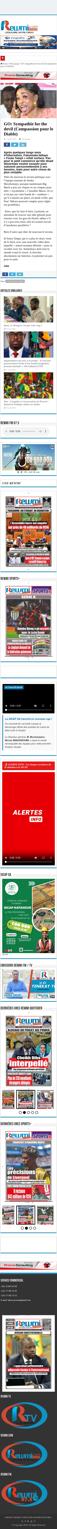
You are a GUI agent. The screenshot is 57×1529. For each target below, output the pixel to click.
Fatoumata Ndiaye (15, 281)
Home (5, 63)
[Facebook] (25, 1521)
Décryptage (14, 63)
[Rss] (22, 1521)
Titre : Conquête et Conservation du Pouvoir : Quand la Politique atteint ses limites (26, 403)
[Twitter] (28, 1521)
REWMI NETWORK (42, 1517)
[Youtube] (31, 1521)
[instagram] (34, 1521)
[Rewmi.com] (20, 26)
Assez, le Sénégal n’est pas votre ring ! (23, 325)
